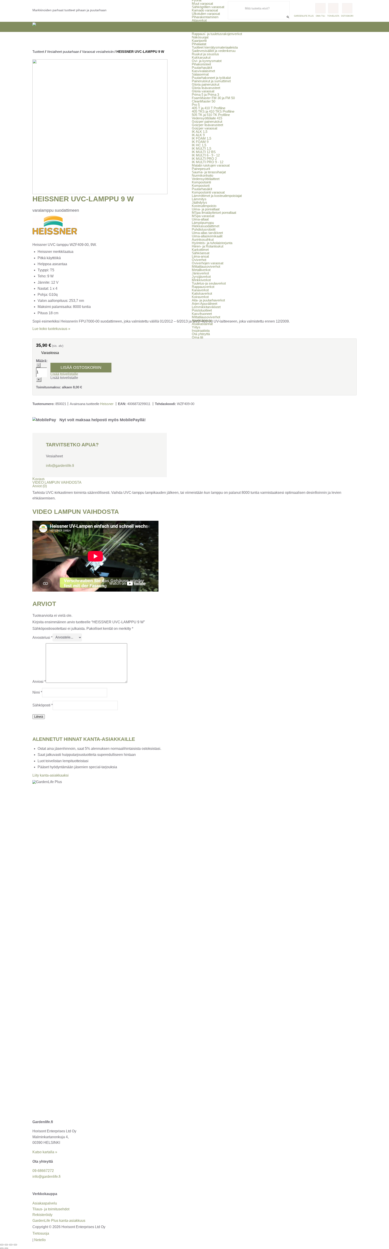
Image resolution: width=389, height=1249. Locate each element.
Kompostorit (201, 185)
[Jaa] (11, 1244)
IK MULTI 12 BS (204, 152)
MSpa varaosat (203, 216)
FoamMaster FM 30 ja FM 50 (213, 98)
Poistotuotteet (202, 310)
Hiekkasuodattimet (205, 226)
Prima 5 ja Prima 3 (205, 94)
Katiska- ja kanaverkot (208, 30)
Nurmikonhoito (202, 175)
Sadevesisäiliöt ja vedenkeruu (213, 51)
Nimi (37, 692)
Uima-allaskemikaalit (207, 236)
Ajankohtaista (202, 320)
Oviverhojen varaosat (207, 263)
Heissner (106, 404)
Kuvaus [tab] (38, 479)
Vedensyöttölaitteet (205, 179)
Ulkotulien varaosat (206, 14)
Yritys (196, 327)
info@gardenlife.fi (60, 466)
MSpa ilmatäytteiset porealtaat (214, 212)
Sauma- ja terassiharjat (209, 172)
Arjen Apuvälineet (204, 303)
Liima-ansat (200, 256)
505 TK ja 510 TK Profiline (211, 115)
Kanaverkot (200, 290)
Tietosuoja (40, 1233)
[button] (64, 374)
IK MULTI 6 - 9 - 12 (206, 155)
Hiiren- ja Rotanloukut (207, 246)
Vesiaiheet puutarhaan (63, 51)
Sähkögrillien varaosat (208, 7)
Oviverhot (199, 260)
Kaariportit (199, 40)
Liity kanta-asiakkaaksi (50, 775)
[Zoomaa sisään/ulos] (2, 1244)
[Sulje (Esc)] (15, 1244)
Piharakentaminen (205, 17)
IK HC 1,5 (199, 145)
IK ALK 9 (198, 135)
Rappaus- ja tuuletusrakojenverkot (217, 34)
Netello (40, 1240)
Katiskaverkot (202, 293)
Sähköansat (200, 253)
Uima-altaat (200, 219)
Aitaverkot (199, 20)
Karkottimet (200, 250)
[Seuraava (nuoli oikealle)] (6, 1248)
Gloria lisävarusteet (206, 88)
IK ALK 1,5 (199, 132)
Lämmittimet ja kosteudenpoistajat (217, 196)
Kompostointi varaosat (208, 192)
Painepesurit (201, 169)
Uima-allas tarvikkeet (207, 233)
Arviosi (39, 681)
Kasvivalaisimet (203, 71)
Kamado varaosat (205, 10)
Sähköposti (42, 705)
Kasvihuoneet (202, 314)
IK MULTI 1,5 (201, 148)
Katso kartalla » (44, 1152)
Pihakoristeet (201, 64)
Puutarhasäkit (202, 67)
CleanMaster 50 (203, 101)
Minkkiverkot (201, 280)
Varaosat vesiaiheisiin (98, 51)
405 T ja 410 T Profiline (208, 108)
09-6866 (43, 1171)
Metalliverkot (201, 270)
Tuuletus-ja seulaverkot (209, 283)
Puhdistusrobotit (203, 229)
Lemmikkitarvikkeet (206, 307)
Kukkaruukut (201, 57)
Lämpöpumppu (203, 223)
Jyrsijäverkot (201, 27)
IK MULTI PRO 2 (204, 158)
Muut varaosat (202, 3)
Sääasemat (200, 74)
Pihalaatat (199, 44)
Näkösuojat (200, 37)
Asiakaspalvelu (44, 1203)
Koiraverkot (200, 297)
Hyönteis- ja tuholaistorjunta (212, 243)
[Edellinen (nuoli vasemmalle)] (2, 1248)
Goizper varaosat (204, 128)
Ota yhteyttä (201, 334)
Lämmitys (199, 199)
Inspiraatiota (201, 330)
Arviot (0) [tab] (39, 486)
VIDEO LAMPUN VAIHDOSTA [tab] (56, 482)
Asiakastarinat (202, 324)
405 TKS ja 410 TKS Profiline (213, 111)
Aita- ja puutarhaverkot (208, 300)
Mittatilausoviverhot (206, 266)
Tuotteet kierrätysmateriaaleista (215, 47)
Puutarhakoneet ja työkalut (211, 78)
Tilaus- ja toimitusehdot (50, 1209)
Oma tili (197, 337)
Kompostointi (201, 182)
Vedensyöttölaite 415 (207, 118)
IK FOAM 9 (200, 142)
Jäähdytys (199, 202)
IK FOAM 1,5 (201, 138)
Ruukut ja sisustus (205, 54)
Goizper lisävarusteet (207, 125)
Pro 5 (196, 105)
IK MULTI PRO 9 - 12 (207, 162)
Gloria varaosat (203, 91)
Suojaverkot (200, 24)
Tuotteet (38, 51)
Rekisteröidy (42, 1215)
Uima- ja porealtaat (205, 209)
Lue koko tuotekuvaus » (51, 329)
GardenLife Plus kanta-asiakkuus (58, 1220)
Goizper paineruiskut (207, 121)
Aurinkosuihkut (203, 239)
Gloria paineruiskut (205, 84)
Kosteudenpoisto (204, 206)
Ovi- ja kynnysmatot (207, 61)
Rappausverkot (203, 287)
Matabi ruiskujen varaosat (211, 165)
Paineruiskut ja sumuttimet (211, 81)
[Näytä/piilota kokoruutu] (6, 1244)
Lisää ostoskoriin (81, 367)
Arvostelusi (42, 637)
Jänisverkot (200, 273)
